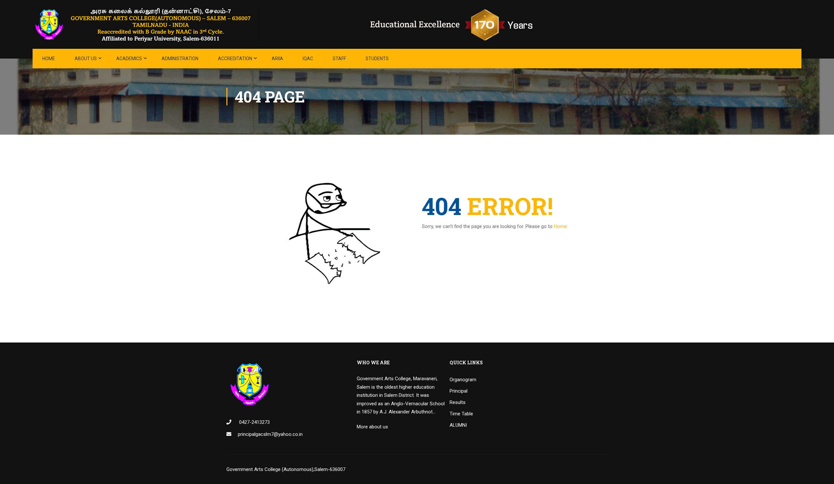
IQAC (308, 58)
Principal (458, 391)
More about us (372, 427)
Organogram (463, 380)
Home (48, 58)
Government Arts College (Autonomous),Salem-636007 (285, 469)
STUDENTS (377, 58)
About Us (86, 58)
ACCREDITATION (235, 58)
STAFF (339, 58)
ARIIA (277, 58)
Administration (180, 58)
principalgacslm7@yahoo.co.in (270, 434)
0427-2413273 (254, 422)
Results (458, 402)
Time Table (461, 414)
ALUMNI (458, 425)
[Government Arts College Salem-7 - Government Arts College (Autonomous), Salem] (293, 24)
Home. (561, 226)
